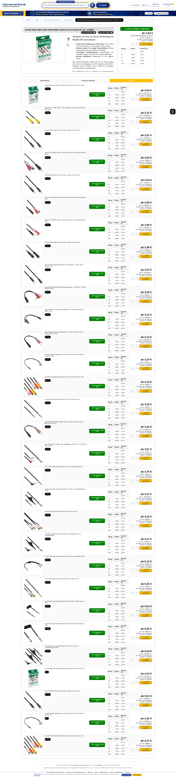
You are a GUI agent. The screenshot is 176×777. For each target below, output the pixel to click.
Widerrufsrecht (104, 772)
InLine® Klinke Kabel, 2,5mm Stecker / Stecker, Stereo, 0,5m (62, 242)
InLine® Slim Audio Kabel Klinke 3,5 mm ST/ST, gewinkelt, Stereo (63, 466)
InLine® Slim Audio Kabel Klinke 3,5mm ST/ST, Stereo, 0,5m (62, 399)
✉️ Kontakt (149, 13)
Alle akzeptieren (137, 774)
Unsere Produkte (13, 13)
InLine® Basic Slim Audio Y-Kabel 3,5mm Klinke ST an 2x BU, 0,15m (64, 85)
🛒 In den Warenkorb (146, 44)
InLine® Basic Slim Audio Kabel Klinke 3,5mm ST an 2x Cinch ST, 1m (65, 668)
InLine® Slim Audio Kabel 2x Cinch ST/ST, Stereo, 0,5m (61, 511)
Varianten (131, 80)
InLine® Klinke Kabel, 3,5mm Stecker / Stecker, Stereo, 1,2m (62, 691)
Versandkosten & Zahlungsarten (55, 772)
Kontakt (127, 772)
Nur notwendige (126, 774)
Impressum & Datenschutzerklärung (75, 772)
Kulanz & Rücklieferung (116, 772)
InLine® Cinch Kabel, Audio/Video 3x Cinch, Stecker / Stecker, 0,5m (64, 377)
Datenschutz (37, 775)
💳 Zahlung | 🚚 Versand (161, 13)
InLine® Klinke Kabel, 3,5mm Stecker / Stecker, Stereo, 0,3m (62, 175)
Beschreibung (44, 80)
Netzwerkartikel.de (14, 5)
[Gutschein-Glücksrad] (89, 13)
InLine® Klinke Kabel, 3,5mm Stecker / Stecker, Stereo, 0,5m (62, 130)
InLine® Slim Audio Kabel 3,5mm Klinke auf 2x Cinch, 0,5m (62, 578)
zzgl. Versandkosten (148, 39)
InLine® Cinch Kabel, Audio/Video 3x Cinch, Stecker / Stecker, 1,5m (64, 736)
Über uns (90, 772)
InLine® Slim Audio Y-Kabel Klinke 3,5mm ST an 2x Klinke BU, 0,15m (65, 556)
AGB (96, 772)
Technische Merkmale (88, 80)
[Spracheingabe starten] (92, 5)
